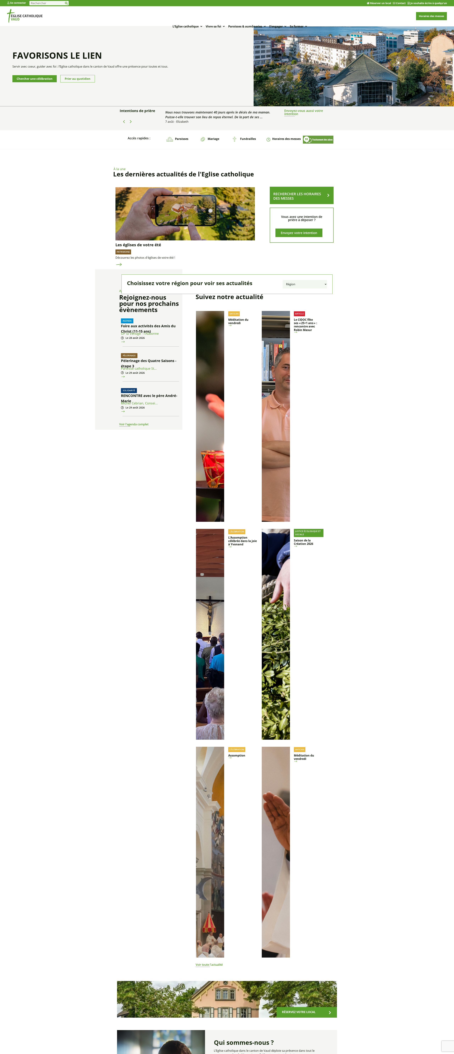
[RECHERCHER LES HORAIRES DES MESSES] (328, 195)
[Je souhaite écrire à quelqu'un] (408, 3)
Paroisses (181, 139)
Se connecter (18, 2)
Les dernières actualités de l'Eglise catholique (183, 174)
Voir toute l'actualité (209, 965)
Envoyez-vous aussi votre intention (303, 112)
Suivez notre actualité (229, 297)
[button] (130, 121)
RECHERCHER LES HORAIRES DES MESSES (297, 196)
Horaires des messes (286, 139)
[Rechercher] (66, 3)
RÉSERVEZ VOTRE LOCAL (298, 1012)
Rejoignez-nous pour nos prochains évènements (149, 303)
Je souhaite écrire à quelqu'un (428, 3)
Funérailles (248, 139)
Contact (401, 3)
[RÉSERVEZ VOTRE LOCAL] (330, 1012)
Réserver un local (380, 3)
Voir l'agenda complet (133, 424)
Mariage (213, 139)
